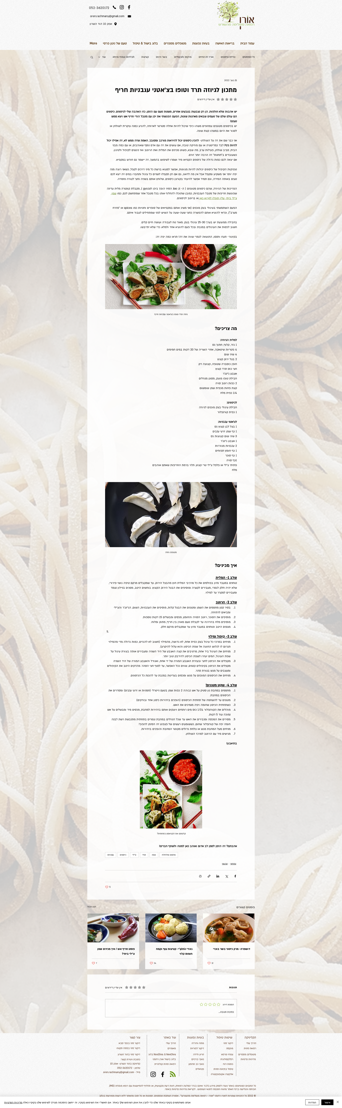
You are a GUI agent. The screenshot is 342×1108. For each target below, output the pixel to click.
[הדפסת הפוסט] (200, 876)
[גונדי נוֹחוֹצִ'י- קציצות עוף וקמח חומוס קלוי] (171, 927)
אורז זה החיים (206, 57)
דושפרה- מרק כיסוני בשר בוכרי (231, 949)
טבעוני (225, 863)
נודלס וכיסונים (228, 57)
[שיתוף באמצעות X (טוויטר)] (226, 876)
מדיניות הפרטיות (13, 1102)
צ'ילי (134, 854)
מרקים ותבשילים (182, 57)
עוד (104, 57)
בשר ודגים (161, 57)
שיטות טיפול (224, 1037)
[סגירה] (338, 1102)
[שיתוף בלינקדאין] (217, 876)
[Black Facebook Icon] (129, 7)
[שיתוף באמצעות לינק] (209, 876)
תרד (144, 854)
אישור (327, 1102)
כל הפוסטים (248, 57)
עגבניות (110, 854)
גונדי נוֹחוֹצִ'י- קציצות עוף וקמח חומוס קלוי (174, 951)
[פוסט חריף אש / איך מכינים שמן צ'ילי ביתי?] (113, 927)
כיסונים (123, 854)
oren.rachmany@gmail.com (118, 1072)
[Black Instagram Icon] (122, 7)
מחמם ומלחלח (169, 854)
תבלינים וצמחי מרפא (123, 57)
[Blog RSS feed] (173, 1074)
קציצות (145, 57)
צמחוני (233, 863)
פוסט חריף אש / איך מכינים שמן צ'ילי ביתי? (116, 951)
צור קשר (134, 1037)
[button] (92, 57)
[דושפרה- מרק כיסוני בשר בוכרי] (229, 927)
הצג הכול (91, 906)
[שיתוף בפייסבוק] (235, 876)
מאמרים (171, 1048)
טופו (154, 854)
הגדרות (312, 1102)
